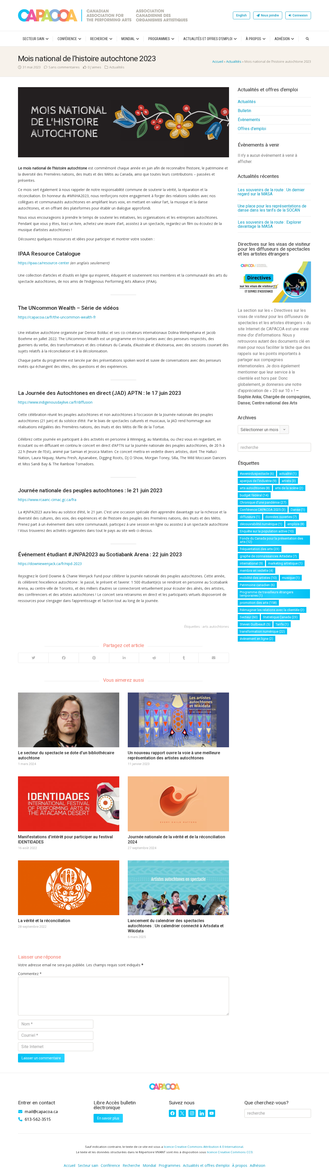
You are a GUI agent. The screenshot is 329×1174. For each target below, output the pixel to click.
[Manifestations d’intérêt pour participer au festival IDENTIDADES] (68, 803)
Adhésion (282, 39)
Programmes (159, 39)
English (241, 15)
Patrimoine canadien (257, 585)
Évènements (249, 119)
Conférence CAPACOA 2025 (263, 510)
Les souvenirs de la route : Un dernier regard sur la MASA (271, 191)
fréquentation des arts (259, 549)
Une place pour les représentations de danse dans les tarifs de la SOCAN (272, 208)
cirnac (56, 499)
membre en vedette (256, 570)
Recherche (99, 39)
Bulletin (244, 110)
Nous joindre (270, 15)
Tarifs (282, 624)
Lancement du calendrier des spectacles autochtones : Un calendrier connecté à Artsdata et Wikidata (176, 925)
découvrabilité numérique (261, 524)
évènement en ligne (256, 639)
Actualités (233, 61)
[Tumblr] (183, 658)
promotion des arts (258, 603)
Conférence (67, 39)
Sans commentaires (64, 67)
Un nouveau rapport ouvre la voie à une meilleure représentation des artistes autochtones (174, 755)
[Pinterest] (94, 658)
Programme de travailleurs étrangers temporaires (266, 593)
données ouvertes (281, 517)
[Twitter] (33, 658)
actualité (288, 474)
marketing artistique (285, 563)
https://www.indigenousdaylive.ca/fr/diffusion (55, 402)
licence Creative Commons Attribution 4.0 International (203, 1147)
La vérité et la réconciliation (44, 920)
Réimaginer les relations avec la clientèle (272, 610)
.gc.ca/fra (68, 499)
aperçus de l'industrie (258, 481)
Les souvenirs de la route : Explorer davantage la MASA (269, 224)
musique (291, 578)
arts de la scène (289, 488)
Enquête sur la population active (267, 531)
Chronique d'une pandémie (263, 502)
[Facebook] (63, 658)
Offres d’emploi (252, 128)
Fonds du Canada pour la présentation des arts (271, 540)
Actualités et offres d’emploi (207, 39)
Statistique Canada (280, 617)
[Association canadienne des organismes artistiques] (103, 15)
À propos (253, 39)
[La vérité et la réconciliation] (68, 887)
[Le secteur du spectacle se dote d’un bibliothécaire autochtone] (68, 720)
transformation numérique (262, 631)
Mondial (128, 39)
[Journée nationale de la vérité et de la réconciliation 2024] (178, 803)
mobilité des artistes (258, 578)
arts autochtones (215, 626)
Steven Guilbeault (255, 624)
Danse (298, 510)
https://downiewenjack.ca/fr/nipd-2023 (50, 563)
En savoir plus (108, 1118)
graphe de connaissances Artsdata (268, 556)
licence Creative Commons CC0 (229, 1152)
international (251, 563)
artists (289, 481)
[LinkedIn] (124, 658)
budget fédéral (254, 495)
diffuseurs (250, 517)
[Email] (213, 658)
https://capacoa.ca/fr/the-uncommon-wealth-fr (57, 317)
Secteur (249, 617)
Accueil (217, 61)
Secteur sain (33, 39)
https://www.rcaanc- (34, 499)
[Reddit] (154, 658)
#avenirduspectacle (257, 474)
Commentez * (30, 973)
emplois (295, 524)
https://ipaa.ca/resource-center (43, 262)
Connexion (300, 15)
